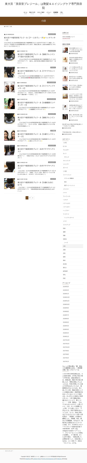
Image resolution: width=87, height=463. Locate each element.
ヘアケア (65, 199)
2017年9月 (66, 350)
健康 (64, 232)
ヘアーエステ (51, 82)
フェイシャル (51, 99)
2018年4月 (66, 325)
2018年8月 (66, 311)
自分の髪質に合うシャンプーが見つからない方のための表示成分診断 (75, 49)
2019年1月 (66, 293)
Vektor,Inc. (59, 458)
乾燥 (64, 228)
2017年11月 (66, 343)
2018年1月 (66, 336)
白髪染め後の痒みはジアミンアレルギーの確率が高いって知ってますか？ (75, 107)
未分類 (65, 264)
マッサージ (66, 214)
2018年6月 (66, 318)
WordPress (28, 458)
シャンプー (52, 34)
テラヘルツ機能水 (69, 178)
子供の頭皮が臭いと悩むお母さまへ (71, 132)
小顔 (64, 246)
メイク (65, 221)
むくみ (65, 146)
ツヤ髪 (53, 130)
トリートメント (67, 174)
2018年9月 (66, 308)
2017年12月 (66, 340)
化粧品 (65, 239)
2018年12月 (66, 297)
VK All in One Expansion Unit (48, 458)
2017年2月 (66, 358)
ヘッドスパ (66, 210)
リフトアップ (66, 224)
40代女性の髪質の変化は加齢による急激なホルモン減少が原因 (75, 59)
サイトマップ (8, 451)
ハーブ (53, 179)
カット (53, 67)
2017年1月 (66, 361)
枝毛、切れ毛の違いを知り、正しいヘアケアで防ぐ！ (75, 116)
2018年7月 (66, 315)
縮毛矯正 (65, 271)
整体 (64, 260)
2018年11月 (66, 300)
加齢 (64, 235)
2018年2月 (66, 333)
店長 (64, 253)
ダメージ (65, 167)
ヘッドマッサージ (69, 217)
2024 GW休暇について (68, 36)
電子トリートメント (69, 185)
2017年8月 (66, 354)
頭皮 (64, 278)
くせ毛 (65, 142)
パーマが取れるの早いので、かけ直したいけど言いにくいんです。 (75, 68)
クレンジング (66, 160)
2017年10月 (66, 347)
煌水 (65, 182)
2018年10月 (66, 304)
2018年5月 (66, 322)
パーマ (65, 192)
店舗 (64, 249)
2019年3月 (66, 286)
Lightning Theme (37, 458)
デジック (66, 157)
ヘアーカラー (66, 207)
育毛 (64, 274)
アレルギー (66, 150)
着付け (65, 267)
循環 (64, 256)
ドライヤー (66, 189)
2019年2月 (66, 290)
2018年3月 (66, 329)
